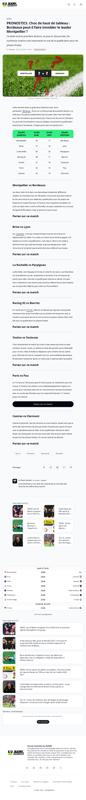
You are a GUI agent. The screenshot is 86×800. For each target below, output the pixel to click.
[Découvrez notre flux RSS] (60, 767)
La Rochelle (21, 151)
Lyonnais (20, 234)
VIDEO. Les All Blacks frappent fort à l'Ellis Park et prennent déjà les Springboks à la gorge (34, 511)
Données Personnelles (62, 782)
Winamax (26, 111)
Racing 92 (21, 157)
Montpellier (21, 140)
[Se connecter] (74, 4)
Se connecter (43, 722)
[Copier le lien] (71, 467)
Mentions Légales (41, 782)
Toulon (21, 162)
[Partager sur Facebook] (50, 467)
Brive (21, 146)
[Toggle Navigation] (81, 4)
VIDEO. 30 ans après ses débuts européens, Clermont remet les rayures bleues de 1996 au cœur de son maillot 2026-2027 (65, 525)
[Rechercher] (69, 4)
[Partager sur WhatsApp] (57, 467)
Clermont (65, 173)
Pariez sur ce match (26, 216)
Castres (21, 173)
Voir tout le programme (43, 614)
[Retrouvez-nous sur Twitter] (27, 767)
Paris (21, 168)
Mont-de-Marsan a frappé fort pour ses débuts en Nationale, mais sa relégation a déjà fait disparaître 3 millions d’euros (34, 525)
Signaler (43, 480)
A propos (25, 782)
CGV (12, 786)
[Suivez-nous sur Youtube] (47, 767)
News (9, 19)
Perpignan (64, 151)
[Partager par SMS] (64, 467)
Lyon (65, 146)
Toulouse (65, 162)
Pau (64, 168)
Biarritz (65, 157)
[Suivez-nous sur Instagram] (40, 767)
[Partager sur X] (44, 467)
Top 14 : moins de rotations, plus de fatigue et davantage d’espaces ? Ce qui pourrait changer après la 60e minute (65, 540)
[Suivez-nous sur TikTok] (54, 767)
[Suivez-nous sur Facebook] (34, 767)
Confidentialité (24, 786)
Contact (13, 782)
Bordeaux (65, 140)
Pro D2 (30, 310)
